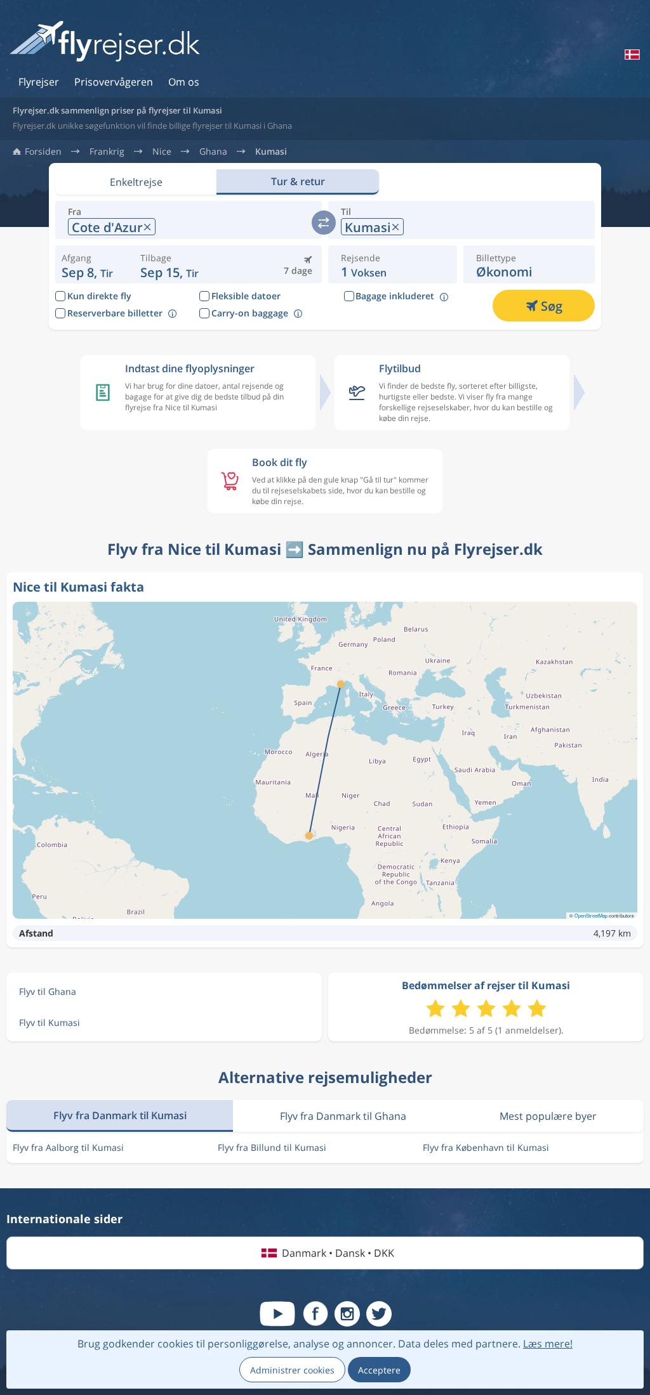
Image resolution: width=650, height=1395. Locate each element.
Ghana (213, 151)
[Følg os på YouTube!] (277, 1314)
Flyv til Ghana (47, 991)
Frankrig (107, 151)
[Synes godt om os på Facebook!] (315, 1314)
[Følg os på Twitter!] (379, 1314)
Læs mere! (548, 1344)
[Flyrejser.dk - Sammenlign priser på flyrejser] (105, 42)
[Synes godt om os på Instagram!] (347, 1314)
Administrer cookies (292, 1370)
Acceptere (379, 1370)
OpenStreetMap (590, 915)
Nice (161, 151)
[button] (170, 264)
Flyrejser (38, 82)
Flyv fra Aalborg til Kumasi (68, 1147)
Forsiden (43, 151)
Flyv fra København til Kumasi (486, 1147)
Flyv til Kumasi (49, 1022)
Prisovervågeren (113, 82)
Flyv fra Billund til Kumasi (272, 1147)
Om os (183, 82)
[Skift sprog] (631, 54)
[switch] (324, 223)
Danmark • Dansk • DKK (338, 1253)
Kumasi (271, 151)
